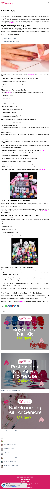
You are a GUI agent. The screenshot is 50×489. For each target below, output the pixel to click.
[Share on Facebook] (9, 306)
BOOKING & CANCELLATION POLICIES (25, 487)
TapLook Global (13, 14)
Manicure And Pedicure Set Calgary (10, 461)
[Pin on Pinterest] (13, 306)
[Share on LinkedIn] (15, 306)
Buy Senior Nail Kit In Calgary (10, 38)
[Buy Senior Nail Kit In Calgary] (25, 332)
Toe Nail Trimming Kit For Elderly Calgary (11, 465)
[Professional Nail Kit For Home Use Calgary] (25, 371)
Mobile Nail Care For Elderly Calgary (10, 444)
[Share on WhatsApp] (6, 306)
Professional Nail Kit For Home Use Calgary (13, 40)
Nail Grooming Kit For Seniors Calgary (12, 41)
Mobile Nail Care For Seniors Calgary (10, 440)
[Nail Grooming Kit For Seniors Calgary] (25, 411)
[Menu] (48, 2)
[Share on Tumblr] (18, 306)
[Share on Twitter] (11, 306)
